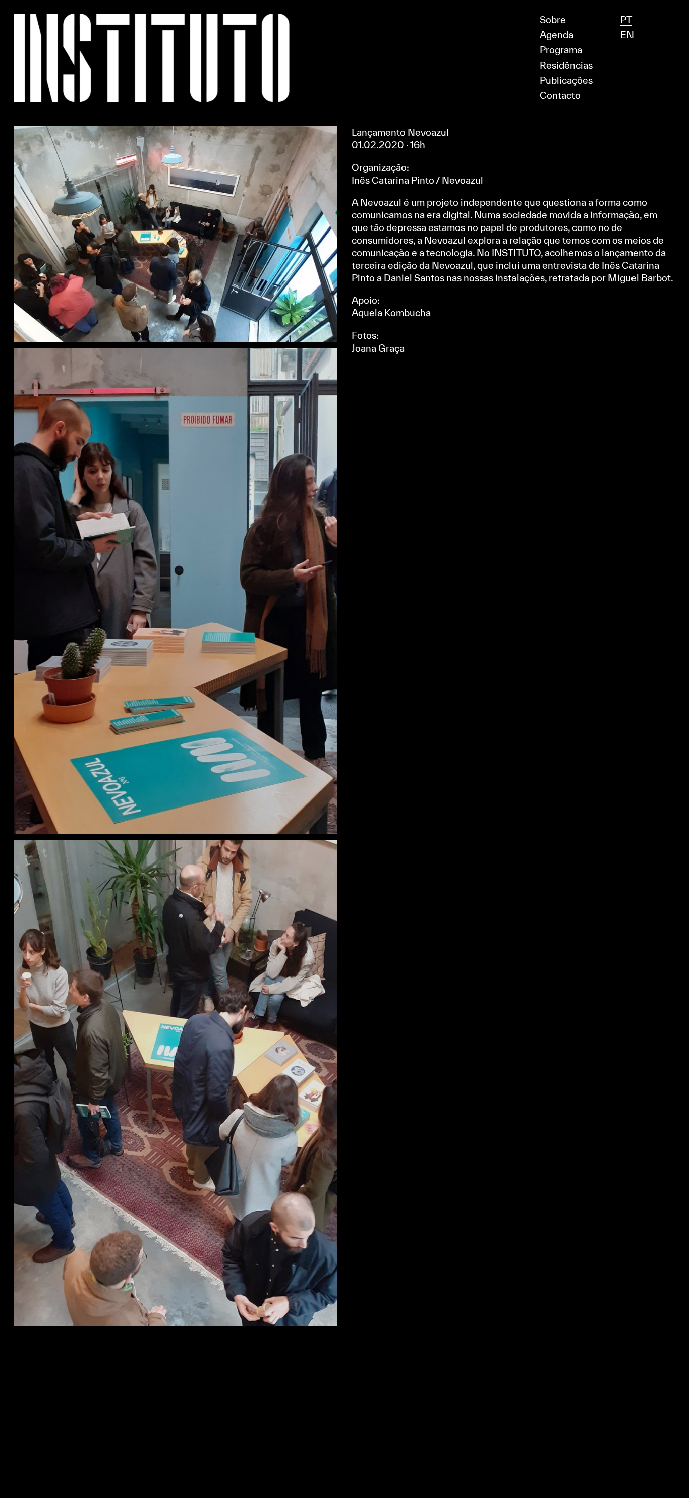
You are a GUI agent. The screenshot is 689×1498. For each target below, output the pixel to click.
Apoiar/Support (345, 4)
